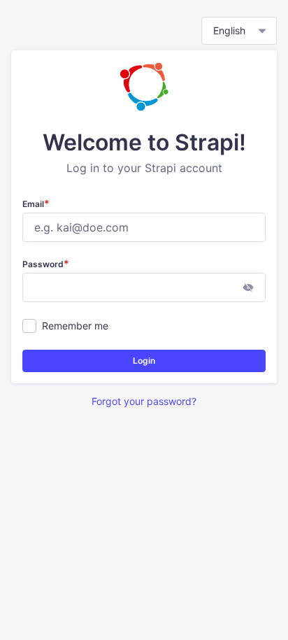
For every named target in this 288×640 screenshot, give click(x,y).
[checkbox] (29, 326)
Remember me (75, 326)
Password (45, 264)
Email (36, 204)
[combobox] (239, 31)
